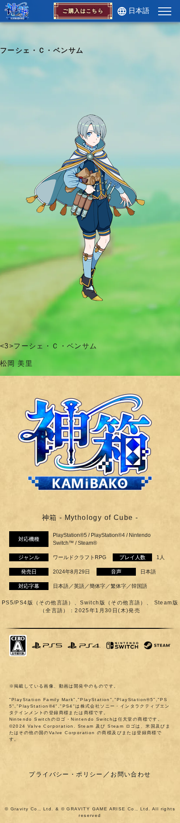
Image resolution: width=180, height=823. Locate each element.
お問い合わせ (131, 774)
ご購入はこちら (83, 11)
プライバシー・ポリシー (66, 774)
